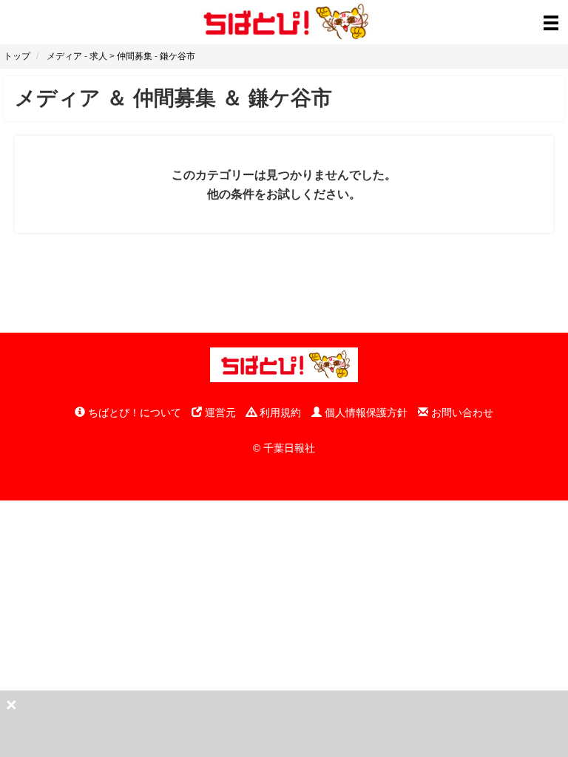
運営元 (219, 412)
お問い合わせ (460, 412)
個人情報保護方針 (365, 412)
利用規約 (279, 412)
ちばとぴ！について (133, 412)
